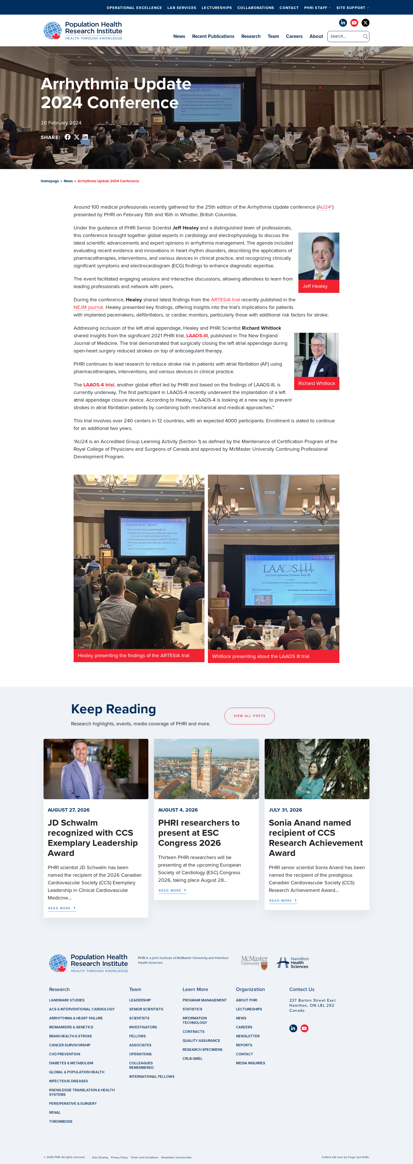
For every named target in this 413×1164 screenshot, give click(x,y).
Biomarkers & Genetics (71, 1027)
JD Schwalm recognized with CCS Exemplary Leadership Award (93, 837)
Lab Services (181, 8)
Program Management (205, 1000)
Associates (140, 1045)
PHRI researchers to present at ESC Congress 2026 (199, 832)
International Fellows (151, 1076)
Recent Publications (213, 36)
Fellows (137, 1036)
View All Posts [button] (250, 716)
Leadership (140, 1000)
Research (251, 36)
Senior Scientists (146, 1009)
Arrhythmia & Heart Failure (76, 1018)
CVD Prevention (64, 1054)
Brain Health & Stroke (70, 1036)
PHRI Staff (315, 8)
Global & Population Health (76, 1072)
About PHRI (246, 1000)
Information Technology (195, 1020)
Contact (289, 8)
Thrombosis (60, 1121)
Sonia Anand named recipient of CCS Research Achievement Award (316, 837)
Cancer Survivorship (69, 1045)
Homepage (50, 181)
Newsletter (248, 1036)
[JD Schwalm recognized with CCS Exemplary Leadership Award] (96, 796)
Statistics (192, 1009)
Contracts (194, 1031)
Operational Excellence (134, 8)
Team (273, 36)
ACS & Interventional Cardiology (82, 1009)
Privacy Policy (119, 1157)
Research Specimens (203, 1049)
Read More (59, 908)
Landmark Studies (67, 1000)
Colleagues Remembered (141, 1065)
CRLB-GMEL (193, 1058)
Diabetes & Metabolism (71, 1063)
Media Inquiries (250, 1063)
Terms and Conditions (144, 1157)
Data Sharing (100, 1157)
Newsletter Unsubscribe (176, 1157)
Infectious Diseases (68, 1081)
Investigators (143, 1027)
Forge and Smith (358, 1157)
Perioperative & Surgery (73, 1103)
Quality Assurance (201, 1040)
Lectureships (217, 8)
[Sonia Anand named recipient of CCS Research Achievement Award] (317, 796)
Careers (294, 36)
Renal (55, 1112)
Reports (244, 1045)
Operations (140, 1054)
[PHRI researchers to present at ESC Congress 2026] (206, 796)
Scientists (139, 1018)
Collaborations (255, 8)
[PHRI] (83, 37)
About (316, 36)
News (179, 36)
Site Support (351, 8)
